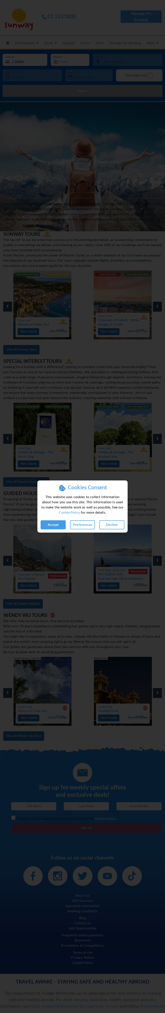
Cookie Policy (69, 512)
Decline (112, 525)
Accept (53, 525)
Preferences (82, 525)
